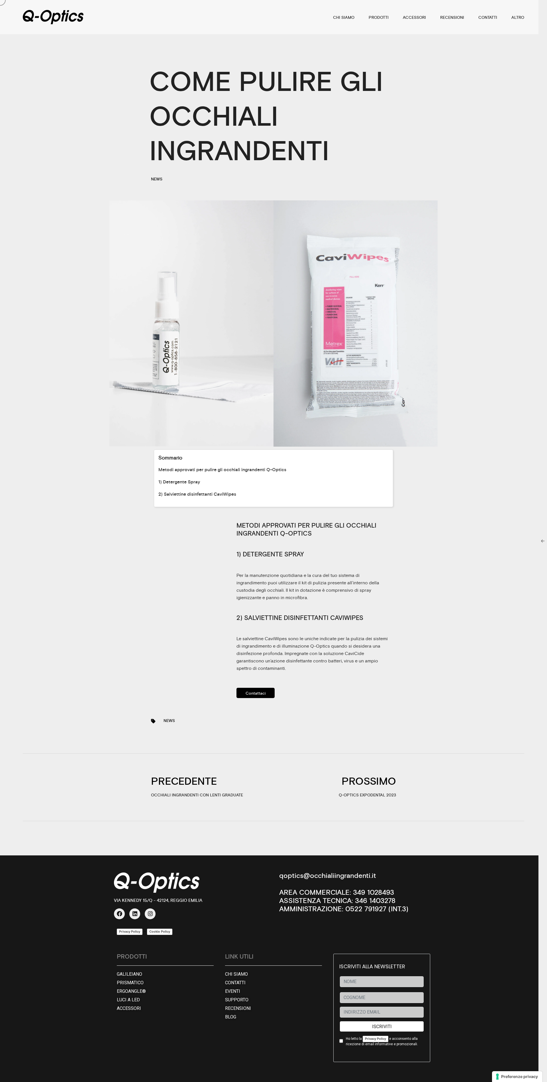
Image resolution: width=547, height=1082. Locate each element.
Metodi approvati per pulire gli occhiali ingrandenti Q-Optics (222, 470)
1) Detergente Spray (179, 482)
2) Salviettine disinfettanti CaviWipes (197, 494)
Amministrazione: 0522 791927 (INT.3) (344, 909)
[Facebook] (119, 913)
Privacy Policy (129, 931)
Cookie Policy (159, 931)
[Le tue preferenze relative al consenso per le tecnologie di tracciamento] (517, 1076)
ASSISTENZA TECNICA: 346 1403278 (337, 901)
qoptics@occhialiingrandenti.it (327, 876)
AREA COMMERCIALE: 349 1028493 (336, 892)
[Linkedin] (134, 913)
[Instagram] (150, 913)
